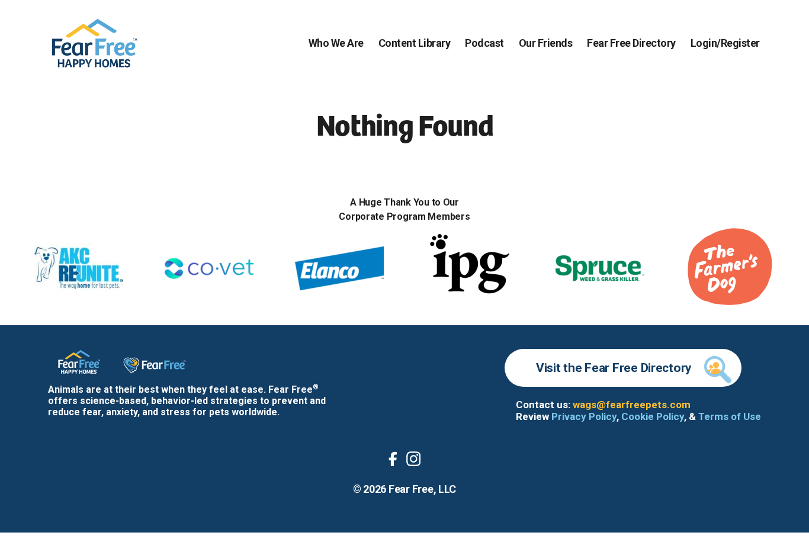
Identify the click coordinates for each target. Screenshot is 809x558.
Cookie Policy (652, 416)
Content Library (414, 43)
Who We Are (336, 43)
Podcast (484, 43)
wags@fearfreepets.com (632, 405)
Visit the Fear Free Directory (614, 368)
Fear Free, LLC (422, 489)
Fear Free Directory (631, 43)
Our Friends (546, 43)
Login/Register (725, 43)
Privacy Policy (584, 416)
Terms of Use (729, 416)
